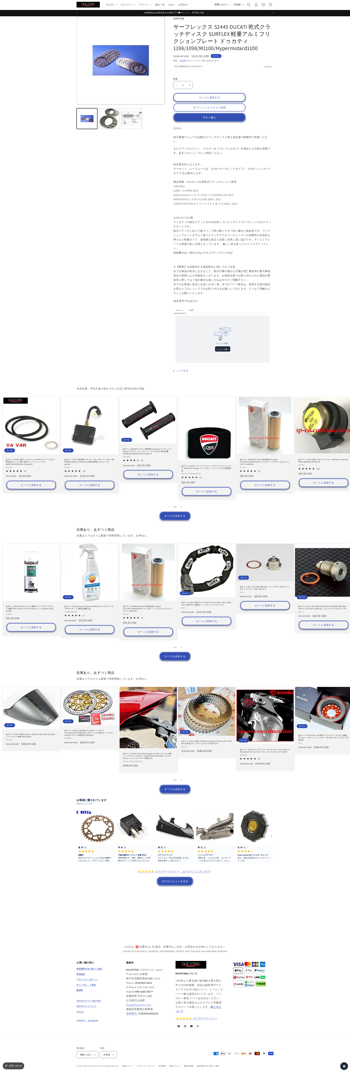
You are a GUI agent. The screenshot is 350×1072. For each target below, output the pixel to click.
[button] (111, 4)
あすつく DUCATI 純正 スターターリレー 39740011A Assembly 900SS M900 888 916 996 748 (323, 461)
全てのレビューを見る (175, 881)
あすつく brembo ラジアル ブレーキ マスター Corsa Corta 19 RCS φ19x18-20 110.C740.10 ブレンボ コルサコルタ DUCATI (265, 750)
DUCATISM (87, 1066)
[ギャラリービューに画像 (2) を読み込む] (109, 118)
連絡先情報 (188, 1066)
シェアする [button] (182, 370)
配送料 (183, 60)
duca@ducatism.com (138, 1004)
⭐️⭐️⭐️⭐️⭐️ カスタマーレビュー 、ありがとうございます (174, 871)
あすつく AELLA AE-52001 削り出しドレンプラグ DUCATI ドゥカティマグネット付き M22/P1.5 (265, 588)
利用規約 (162, 1066)
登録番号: (132, 1013)
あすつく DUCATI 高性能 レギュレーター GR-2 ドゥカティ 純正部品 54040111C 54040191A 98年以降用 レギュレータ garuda (89, 462)
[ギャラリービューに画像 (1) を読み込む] (87, 118)
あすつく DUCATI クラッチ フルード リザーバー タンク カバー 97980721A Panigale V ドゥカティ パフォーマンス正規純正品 (206, 468)
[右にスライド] (182, 507)
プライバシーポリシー (146, 1066)
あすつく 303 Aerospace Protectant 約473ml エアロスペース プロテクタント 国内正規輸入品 (88, 607)
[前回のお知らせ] (77, 13)
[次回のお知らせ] (273, 13)
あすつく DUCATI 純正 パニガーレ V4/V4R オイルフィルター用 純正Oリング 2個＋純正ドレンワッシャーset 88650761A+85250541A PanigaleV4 (30, 462)
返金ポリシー (127, 1066)
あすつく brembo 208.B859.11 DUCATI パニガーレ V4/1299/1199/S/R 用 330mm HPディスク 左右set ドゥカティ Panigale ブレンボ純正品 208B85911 (89, 732)
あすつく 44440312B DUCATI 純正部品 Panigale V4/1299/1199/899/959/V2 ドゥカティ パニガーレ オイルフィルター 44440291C (265, 462)
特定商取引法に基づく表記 (208, 1066)
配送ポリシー (175, 1066)
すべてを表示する (175, 515)
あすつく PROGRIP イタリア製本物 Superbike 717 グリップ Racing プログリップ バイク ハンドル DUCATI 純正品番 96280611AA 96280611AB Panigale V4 (147, 451)
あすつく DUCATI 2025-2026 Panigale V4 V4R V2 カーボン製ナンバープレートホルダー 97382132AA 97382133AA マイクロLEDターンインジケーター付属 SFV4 (147, 756)
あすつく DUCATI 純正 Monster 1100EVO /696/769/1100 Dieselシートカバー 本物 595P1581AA (30, 735)
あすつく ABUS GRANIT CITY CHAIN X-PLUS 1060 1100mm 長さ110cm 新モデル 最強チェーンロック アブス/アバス (206, 603)
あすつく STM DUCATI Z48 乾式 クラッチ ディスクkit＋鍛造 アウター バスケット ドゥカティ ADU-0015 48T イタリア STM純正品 (323, 737)
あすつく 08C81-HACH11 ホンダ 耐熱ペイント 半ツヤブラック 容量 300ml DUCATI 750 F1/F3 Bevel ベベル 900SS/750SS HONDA (30, 608)
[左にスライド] (168, 507)
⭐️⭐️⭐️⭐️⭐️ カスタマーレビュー (196, 1018)
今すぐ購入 (209, 117)
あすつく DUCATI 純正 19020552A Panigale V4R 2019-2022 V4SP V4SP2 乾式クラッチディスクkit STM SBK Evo (206, 742)
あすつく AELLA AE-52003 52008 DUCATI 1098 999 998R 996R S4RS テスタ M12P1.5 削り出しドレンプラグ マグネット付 (322, 607)
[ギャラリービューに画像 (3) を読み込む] (131, 118)
